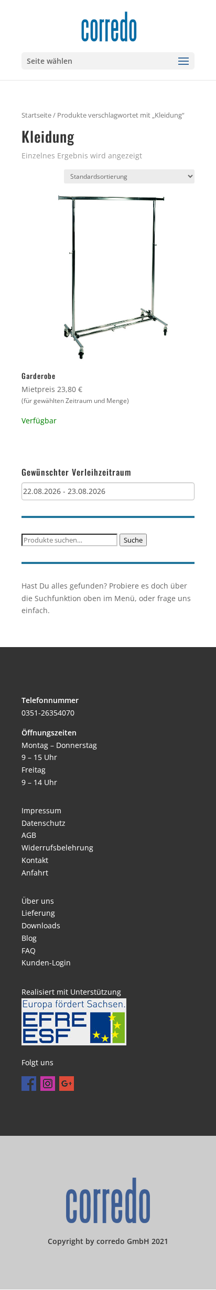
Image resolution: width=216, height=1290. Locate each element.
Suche (133, 540)
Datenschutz (43, 823)
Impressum (41, 810)
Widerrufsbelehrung (57, 848)
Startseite (36, 115)
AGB (28, 835)
